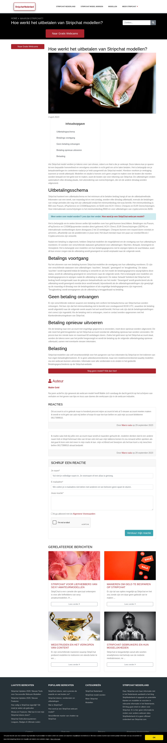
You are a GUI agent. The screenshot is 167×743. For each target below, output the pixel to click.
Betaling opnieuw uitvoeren (69, 150)
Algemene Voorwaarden (84, 514)
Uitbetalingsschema (65, 132)
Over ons (65, 732)
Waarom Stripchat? (31, 18)
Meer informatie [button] (55, 739)
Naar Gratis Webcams (65, 33)
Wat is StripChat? (55, 705)
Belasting (60, 156)
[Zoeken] (153, 22)
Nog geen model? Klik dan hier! (102, 371)
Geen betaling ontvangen (68, 144)
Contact (29, 732)
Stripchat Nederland (24, 6)
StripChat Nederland (65, 6)
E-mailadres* (57, 482)
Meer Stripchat (129, 6)
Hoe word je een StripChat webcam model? (123, 216)
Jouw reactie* (57, 493)
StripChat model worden (92, 6)
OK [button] (154, 737)
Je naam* (55, 471)
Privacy (101, 732)
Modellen (112, 6)
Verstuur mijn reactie (139, 533)
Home (14, 18)
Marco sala (127, 425)
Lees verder (73, 604)
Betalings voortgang (65, 138)
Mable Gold (53, 387)
